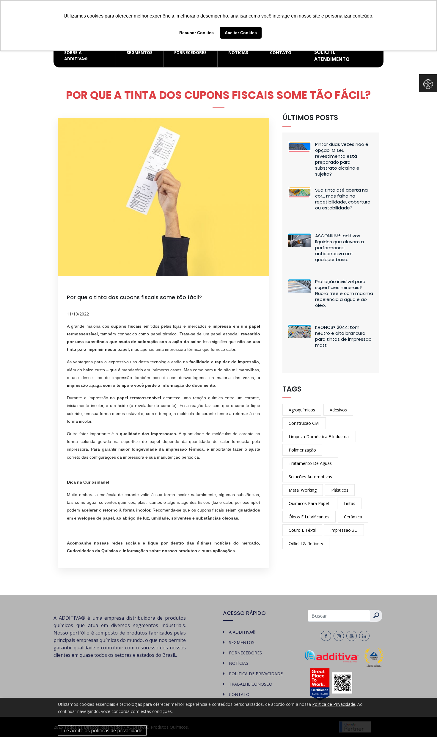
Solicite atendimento (332, 55)
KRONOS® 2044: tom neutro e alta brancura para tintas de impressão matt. (343, 336)
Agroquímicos (302, 410)
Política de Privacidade (333, 704)
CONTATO (280, 52)
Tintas (349, 503)
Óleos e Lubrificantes (309, 517)
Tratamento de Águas (310, 463)
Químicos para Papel (309, 503)
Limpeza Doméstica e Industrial (319, 436)
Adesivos (338, 410)
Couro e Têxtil (302, 530)
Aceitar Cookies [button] (241, 32)
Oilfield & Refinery (306, 543)
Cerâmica (353, 517)
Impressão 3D (344, 530)
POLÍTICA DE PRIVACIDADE (256, 673)
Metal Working (303, 490)
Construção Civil (304, 423)
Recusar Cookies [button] (196, 32)
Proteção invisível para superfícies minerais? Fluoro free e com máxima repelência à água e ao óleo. (344, 293)
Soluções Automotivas (310, 476)
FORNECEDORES (190, 52)
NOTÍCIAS (238, 52)
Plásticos (339, 490)
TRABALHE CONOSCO (250, 684)
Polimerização (302, 450)
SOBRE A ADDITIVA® (76, 55)
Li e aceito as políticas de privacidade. (102, 730)
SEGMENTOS (140, 52)
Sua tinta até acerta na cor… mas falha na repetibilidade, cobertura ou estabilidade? (342, 199)
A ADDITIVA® (242, 632)
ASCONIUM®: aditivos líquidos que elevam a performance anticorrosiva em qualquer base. (339, 248)
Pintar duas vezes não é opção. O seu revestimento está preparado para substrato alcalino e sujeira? (341, 159)
